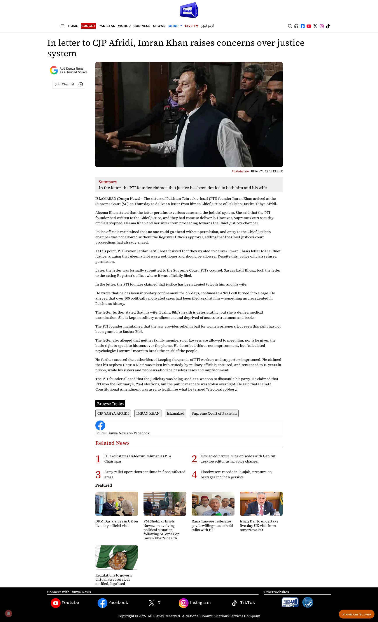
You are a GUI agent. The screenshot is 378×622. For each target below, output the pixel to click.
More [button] (174, 26)
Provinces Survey (356, 614)
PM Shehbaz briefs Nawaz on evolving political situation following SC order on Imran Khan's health (161, 529)
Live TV (191, 26)
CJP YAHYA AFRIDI (113, 413)
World (124, 26)
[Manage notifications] (8, 613)
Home (73, 26)
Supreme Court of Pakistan (214, 413)
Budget (88, 26)
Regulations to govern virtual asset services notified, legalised (113, 579)
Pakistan (107, 26)
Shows (159, 26)
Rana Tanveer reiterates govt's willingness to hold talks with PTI (212, 525)
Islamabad (175, 413)
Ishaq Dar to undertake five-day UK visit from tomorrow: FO (259, 525)
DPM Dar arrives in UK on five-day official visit (116, 523)
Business (141, 26)
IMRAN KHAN (147, 413)
